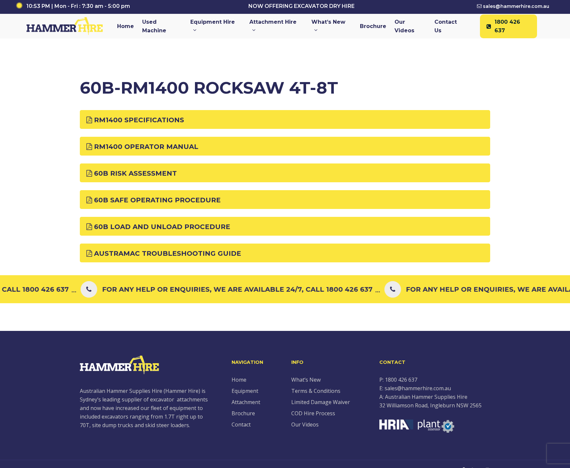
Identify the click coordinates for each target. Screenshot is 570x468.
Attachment (246, 402)
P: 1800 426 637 (398, 379)
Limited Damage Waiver (320, 402)
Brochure (243, 413)
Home (239, 379)
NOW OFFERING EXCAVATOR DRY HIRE (301, 6)
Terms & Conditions (315, 391)
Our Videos (305, 424)
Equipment (245, 391)
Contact (241, 424)
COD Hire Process (313, 413)
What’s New (306, 379)
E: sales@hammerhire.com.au (415, 388)
